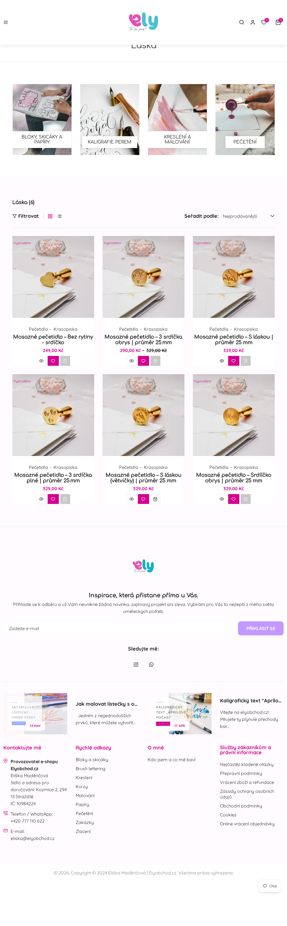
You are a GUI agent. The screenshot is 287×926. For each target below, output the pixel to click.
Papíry (82, 804)
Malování (85, 795)
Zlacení (83, 831)
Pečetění (84, 813)
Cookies (228, 815)
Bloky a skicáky (92, 759)
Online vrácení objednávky (247, 824)
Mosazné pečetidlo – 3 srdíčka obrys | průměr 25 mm (143, 339)
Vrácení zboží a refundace (247, 782)
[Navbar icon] (5, 22)
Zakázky (85, 822)
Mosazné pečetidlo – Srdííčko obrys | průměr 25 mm (233, 477)
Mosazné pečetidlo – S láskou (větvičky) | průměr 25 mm (143, 477)
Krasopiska (65, 329)
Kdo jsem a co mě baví (171, 759)
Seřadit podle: (201, 216)
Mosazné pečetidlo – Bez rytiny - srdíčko (53, 339)
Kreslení (84, 777)
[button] (279, 22)
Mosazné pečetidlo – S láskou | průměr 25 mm (233, 339)
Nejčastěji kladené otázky (247, 764)
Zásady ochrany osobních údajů (247, 794)
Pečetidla (38, 329)
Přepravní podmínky (241, 773)
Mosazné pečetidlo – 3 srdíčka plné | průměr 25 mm (53, 477)
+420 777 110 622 (28, 821)
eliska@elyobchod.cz (33, 838)
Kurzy (82, 786)
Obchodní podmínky (241, 806)
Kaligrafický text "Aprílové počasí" (169, 700)
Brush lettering (90, 768)
